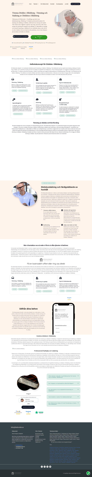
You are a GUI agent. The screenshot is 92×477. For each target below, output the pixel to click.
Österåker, (59, 452)
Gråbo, (63, 455)
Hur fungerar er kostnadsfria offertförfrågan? (61, 383)
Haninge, (78, 447)
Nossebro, (61, 459)
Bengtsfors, (52, 453)
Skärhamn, (74, 459)
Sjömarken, (66, 459)
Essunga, (52, 455)
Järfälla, (56, 449)
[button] (36, 4)
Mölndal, (79, 458)
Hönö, (56, 456)
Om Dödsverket (44, 4)
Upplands (77, 450)
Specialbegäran (17, 103)
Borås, (61, 453)
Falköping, (56, 455)
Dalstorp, (78, 453)
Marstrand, (70, 458)
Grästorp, (67, 455)
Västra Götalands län (65, 452)
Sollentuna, (61, 450)
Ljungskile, (65, 458)
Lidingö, (62, 449)
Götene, (60, 455)
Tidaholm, (64, 462)
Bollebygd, (57, 453)
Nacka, (65, 449)
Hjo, (54, 456)
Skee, (78, 459)
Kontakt (52, 4)
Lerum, (75, 456)
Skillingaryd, (52, 461)
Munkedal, (56, 459)
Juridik (66, 4)
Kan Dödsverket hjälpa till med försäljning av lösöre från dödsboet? (62, 403)
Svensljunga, (52, 462)
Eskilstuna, (56, 447)
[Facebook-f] (42, 467)
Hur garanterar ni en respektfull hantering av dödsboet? (61, 390)
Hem (30, 4)
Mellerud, (75, 458)
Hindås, (51, 456)
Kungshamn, (71, 456)
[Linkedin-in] (47, 467)
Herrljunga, (77, 455)
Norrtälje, (70, 449)
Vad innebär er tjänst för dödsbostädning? (60, 397)
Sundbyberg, (69, 450)
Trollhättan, (68, 462)
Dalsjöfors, (73, 453)
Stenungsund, (70, 461)
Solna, (65, 450)
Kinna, (63, 456)
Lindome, (61, 458)
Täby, (73, 450)
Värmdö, (54, 452)
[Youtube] (50, 467)
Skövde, (56, 461)
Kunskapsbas (59, 4)
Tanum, (57, 462)
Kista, (59, 449)
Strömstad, (75, 461)
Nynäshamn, (52, 450)
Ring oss (27, 399)
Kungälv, (66, 456)
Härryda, (60, 456)
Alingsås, (75, 452)
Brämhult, (65, 453)
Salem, (56, 450)
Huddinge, (52, 449)
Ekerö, (75, 447)
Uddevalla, (73, 462)
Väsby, (51, 452)
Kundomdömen (19, 445)
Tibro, (60, 462)
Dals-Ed (68, 453)
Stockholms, (61, 447)
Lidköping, (52, 458)
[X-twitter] (45, 467)
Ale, (71, 452)
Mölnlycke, (52, 459)
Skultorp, (60, 461)
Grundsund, (71, 455)
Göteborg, (52, 447)
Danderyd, (71, 447)
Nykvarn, (74, 449)
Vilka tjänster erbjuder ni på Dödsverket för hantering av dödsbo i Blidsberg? (63, 376)
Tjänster (35, 4)
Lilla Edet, (56, 458)
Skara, (70, 459)
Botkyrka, (67, 447)
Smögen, (64, 461)
